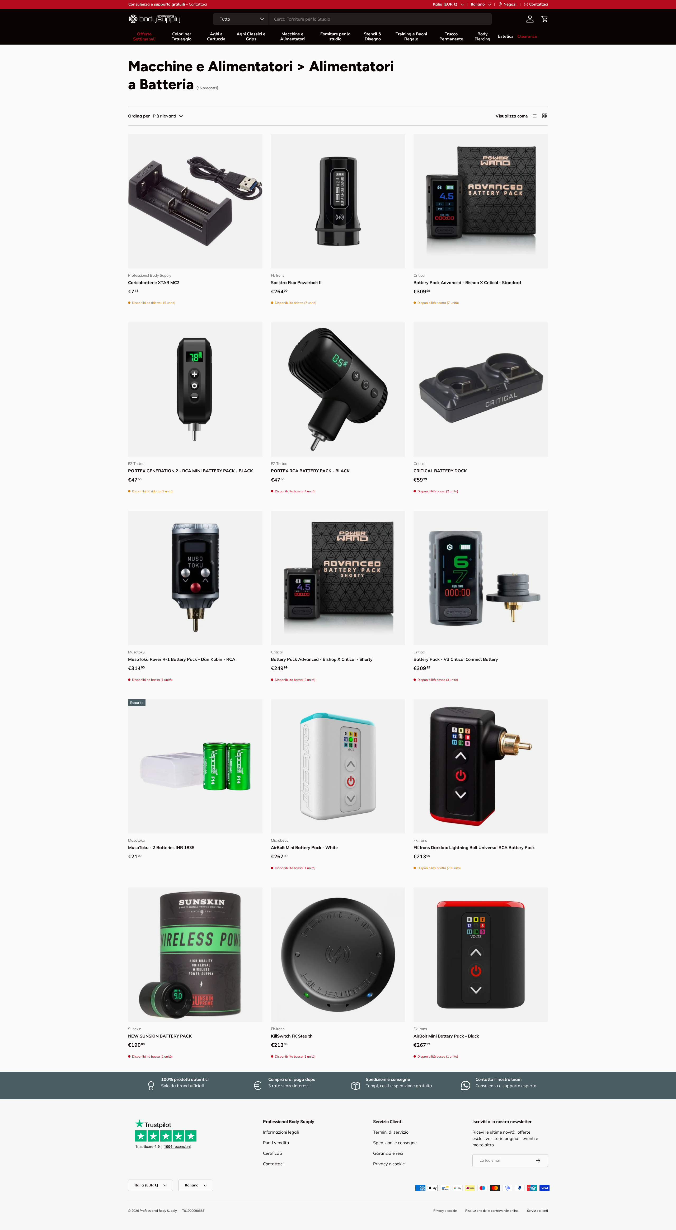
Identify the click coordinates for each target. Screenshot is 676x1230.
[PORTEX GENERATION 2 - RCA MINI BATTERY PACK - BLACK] (195, 389)
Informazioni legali (281, 1132)
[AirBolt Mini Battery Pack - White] (338, 766)
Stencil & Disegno (373, 36)
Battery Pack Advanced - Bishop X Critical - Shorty (322, 659)
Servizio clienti (537, 1211)
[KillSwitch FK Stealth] (338, 955)
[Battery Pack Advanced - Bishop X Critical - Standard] (481, 201)
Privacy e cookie (389, 1163)
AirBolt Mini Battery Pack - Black (446, 1036)
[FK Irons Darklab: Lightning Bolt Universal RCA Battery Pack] (481, 766)
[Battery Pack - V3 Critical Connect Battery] (481, 578)
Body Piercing (482, 36)
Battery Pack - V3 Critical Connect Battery (456, 659)
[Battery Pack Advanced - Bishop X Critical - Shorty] (338, 578)
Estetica (506, 36)
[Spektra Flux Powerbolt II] (338, 201)
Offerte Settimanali (144, 36)
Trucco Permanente (451, 36)
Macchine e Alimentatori (292, 36)
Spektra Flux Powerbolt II (296, 282)
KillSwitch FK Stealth (292, 1036)
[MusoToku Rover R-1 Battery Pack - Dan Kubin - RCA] (195, 578)
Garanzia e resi (388, 1153)
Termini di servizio (391, 1132)
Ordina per (139, 116)
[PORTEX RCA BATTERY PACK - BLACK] (338, 389)
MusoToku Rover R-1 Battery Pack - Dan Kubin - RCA (181, 659)
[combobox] (352, 19)
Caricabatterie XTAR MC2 (154, 282)
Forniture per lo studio (335, 36)
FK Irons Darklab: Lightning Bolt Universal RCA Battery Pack (474, 847)
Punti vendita (276, 1142)
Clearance (527, 36)
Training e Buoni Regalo (411, 36)
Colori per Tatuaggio (181, 36)
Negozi (510, 4)
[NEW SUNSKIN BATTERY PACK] (195, 955)
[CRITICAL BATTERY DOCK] (481, 389)
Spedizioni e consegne (395, 1142)
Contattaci (198, 4)
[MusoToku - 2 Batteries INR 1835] (195, 766)
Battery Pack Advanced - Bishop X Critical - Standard (467, 282)
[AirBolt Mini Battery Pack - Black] (481, 955)
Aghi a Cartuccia (216, 36)
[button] (545, 19)
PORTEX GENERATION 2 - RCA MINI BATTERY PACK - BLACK (190, 470)
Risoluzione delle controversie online (492, 1211)
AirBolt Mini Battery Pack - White (304, 847)
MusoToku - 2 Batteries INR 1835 (161, 847)
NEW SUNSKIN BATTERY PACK (160, 1036)
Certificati (272, 1153)
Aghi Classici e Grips (251, 36)
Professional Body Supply (158, 1211)
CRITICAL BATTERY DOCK (440, 470)
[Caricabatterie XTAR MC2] (195, 201)
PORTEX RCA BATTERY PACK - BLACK (310, 470)
